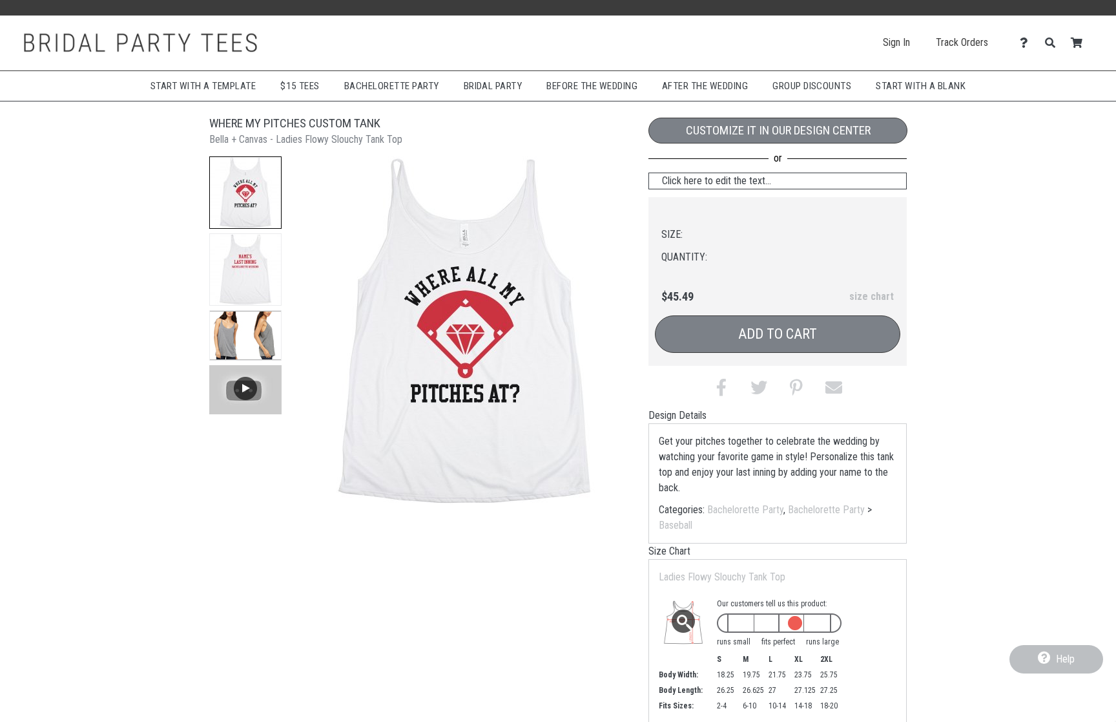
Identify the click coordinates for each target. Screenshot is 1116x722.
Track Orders (962, 42)
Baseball (675, 525)
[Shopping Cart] (1080, 43)
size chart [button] (871, 296)
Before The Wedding (591, 86)
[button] (245, 192)
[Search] (1053, 43)
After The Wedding (705, 86)
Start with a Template (203, 86)
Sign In (896, 42)
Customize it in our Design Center (778, 130)
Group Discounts (811, 86)
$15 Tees (300, 86)
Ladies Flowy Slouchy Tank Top (722, 577)
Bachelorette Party (391, 86)
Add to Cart (777, 334)
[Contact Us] (1027, 43)
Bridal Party (493, 86)
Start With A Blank (921, 86)
